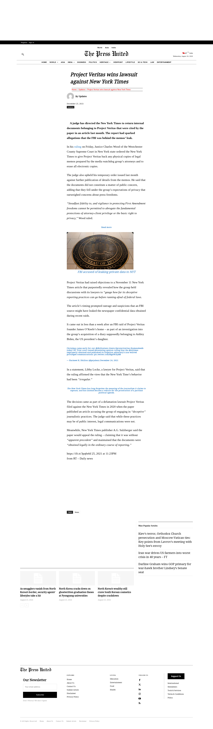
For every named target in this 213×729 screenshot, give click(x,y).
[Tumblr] (134, 113)
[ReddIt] (100, 113)
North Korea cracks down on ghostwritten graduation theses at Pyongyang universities (76, 592)
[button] (22, 54)
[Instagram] (139, 694)
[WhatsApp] (107, 113)
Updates (82, 89)
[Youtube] (139, 698)
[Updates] (71, 96)
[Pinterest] (120, 113)
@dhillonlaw (102, 348)
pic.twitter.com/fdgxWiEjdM (107, 354)
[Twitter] (139, 684)
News (77, 512)
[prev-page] (22, 605)
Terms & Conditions (176, 694)
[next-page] (26, 605)
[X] (94, 113)
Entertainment (116, 682)
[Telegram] (140, 113)
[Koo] (194, 113)
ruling (77, 146)
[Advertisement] (106, 20)
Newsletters (172, 687)
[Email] (127, 113)
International (173, 683)
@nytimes (133, 350)
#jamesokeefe (137, 348)
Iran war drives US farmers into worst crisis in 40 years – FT (164, 555)
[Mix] (147, 113)
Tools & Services (174, 690)
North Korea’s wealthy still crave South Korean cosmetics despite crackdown (114, 592)
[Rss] (139, 703)
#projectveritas (122, 348)
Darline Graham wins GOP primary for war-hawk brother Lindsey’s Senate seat (164, 568)
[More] (201, 113)
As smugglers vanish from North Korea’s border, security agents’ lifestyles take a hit (38, 592)
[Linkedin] (114, 113)
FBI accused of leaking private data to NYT (106, 272)
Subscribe (40, 695)
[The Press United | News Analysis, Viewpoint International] (106, 54)
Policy (170, 697)
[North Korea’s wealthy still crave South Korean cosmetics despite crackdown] (116, 578)
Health (113, 689)
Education (114, 679)
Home (74, 89)
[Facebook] (87, 113)
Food (112, 686)
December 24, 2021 (109, 360)
